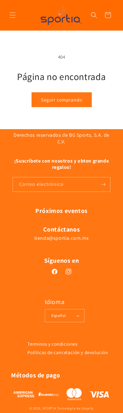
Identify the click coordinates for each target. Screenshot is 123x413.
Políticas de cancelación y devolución (67, 352)
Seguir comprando (61, 100)
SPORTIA (49, 408)
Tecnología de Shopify (75, 408)
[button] (13, 15)
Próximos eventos (61, 211)
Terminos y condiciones (52, 344)
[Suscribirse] (103, 184)
